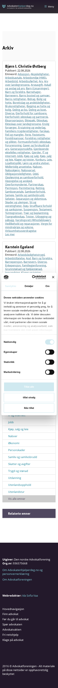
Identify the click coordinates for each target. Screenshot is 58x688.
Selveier (10, 199)
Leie (49, 159)
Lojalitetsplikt (13, 163)
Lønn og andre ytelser (36, 163)
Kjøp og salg (31, 156)
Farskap (44, 131)
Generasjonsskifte (21, 149)
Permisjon (11, 188)
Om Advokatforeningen (17, 579)
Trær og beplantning (36, 213)
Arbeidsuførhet (28, 81)
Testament (45, 209)
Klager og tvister (24, 159)
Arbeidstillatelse (15, 258)
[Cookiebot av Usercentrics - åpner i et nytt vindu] (34, 277)
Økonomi (13, 443)
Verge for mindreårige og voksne (28, 225)
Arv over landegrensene (26, 83)
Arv (41, 81)
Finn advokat (10, 614)
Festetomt (38, 134)
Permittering (26, 188)
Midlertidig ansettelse (18, 166)
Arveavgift (37, 85)
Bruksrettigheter (15, 106)
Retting (40, 188)
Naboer (37, 166)
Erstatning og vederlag (31, 127)
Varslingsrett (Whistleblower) (33, 220)
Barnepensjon (13, 262)
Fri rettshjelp (10, 635)
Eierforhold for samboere (31, 113)
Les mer (10, 234)
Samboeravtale (14, 191)
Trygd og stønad (18, 471)
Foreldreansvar (14, 138)
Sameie (9, 195)
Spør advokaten (12, 624)
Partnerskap (35, 184)
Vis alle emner (16, 499)
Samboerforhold (35, 191)
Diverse (9, 113)
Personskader (16, 450)
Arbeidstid (11, 81)
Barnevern (11, 95)
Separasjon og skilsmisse (31, 199)
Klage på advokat (13, 640)
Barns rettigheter (15, 99)
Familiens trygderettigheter (21, 131)
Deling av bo (19, 110)
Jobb (20, 156)
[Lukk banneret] (53, 277)
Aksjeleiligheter (40, 74)
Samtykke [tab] (10, 286)
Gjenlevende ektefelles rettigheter (27, 150)
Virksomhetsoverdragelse (20, 231)
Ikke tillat (29, 408)
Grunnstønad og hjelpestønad (23, 269)
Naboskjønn (12, 170)
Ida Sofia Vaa (30, 595)
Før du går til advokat (15, 619)
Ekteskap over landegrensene (23, 124)
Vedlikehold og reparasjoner (22, 223)
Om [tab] (47, 286)
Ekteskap (42, 120)
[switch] (49, 352)
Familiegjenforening (34, 265)
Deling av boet (37, 110)
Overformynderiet (16, 184)
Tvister (30, 216)
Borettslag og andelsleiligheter (31, 102)
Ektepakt (30, 120)
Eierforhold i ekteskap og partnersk (26, 117)
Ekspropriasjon (14, 120)
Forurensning (13, 145)
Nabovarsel (28, 170)
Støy (25, 206)
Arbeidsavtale (13, 77)
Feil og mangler (14, 134)
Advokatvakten (11, 629)
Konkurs (40, 159)
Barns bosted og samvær (34, 95)
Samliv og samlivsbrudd (29, 195)
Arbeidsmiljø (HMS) (34, 77)
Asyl (28, 258)
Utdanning (14, 478)
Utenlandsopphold (19, 485)
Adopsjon (23, 74)
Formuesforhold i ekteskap (34, 142)
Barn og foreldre (15, 92)
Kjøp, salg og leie (18, 429)
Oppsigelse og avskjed (18, 181)
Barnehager (33, 92)
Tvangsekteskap (14, 216)
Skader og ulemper (16, 202)
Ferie (28, 134)
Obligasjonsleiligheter (18, 174)
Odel (35, 174)
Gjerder (36, 152)
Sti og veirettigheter (20, 204)
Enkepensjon (13, 265)
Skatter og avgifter (19, 464)
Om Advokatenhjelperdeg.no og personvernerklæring (22, 572)
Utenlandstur (16, 492)
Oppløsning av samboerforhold (24, 177)
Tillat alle (29, 386)
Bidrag (31, 99)
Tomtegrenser (13, 213)
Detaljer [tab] (29, 286)
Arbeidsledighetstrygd (31, 255)
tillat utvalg (29, 397)
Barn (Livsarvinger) (37, 88)
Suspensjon (31, 209)
